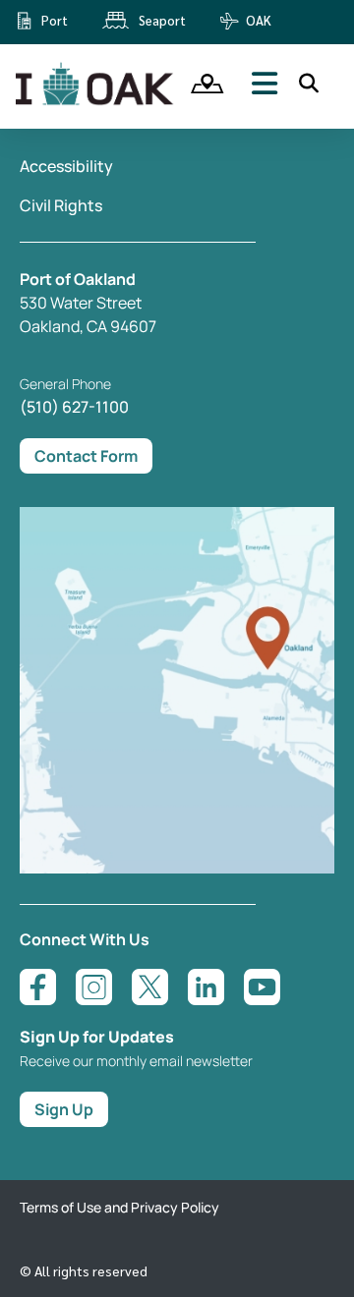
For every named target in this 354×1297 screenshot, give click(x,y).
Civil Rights (61, 205)
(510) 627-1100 (74, 407)
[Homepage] (96, 101)
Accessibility (66, 166)
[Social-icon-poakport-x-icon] (150, 987)
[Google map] (177, 867)
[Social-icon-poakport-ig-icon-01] (94, 987)
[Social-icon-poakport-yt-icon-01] (262, 987)
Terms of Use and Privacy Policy (119, 1207)
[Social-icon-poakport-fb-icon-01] (38, 987)
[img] (200, 83)
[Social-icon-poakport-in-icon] (206, 987)
